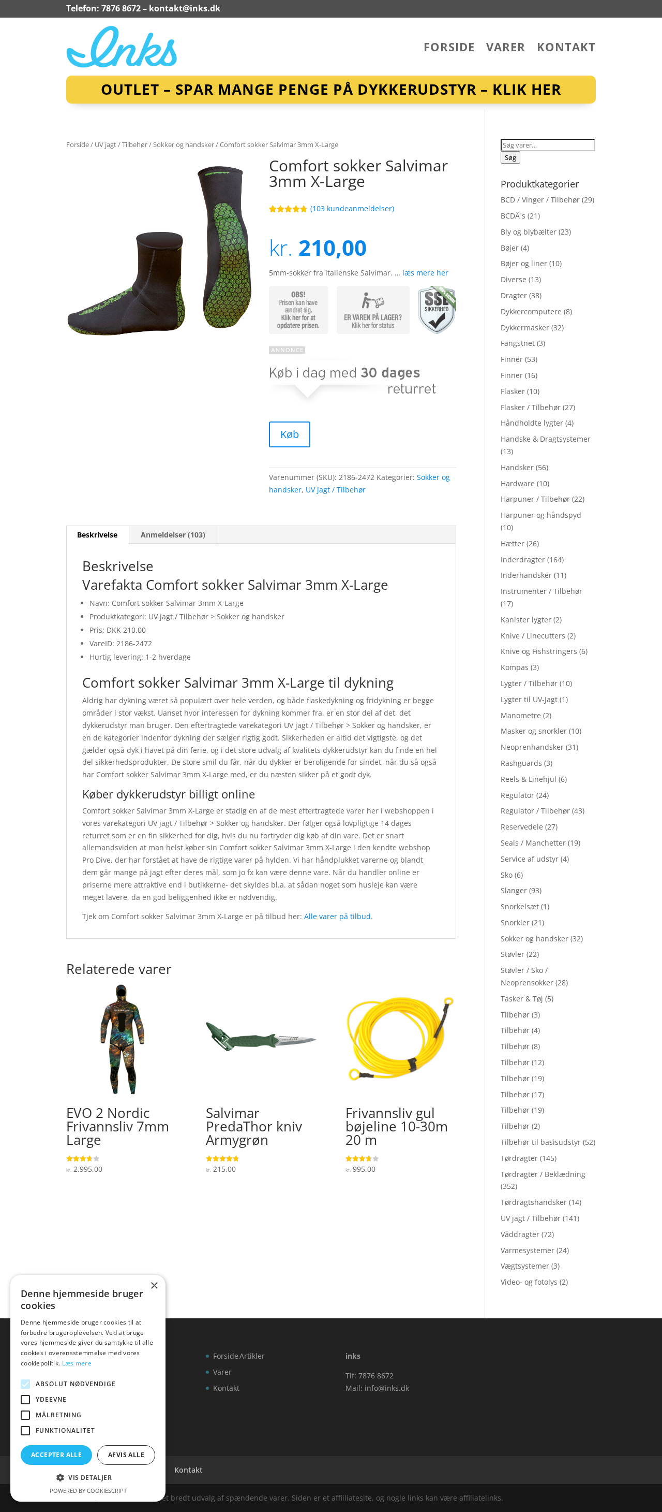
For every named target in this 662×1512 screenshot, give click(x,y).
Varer (505, 48)
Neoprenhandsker (532, 747)
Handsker (517, 467)
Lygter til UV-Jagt (529, 699)
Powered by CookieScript (88, 1490)
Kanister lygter (526, 619)
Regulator (517, 795)
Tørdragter (519, 1158)
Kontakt (566, 48)
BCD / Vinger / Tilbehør (540, 200)
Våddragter (520, 1234)
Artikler (252, 1356)
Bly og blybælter (528, 232)
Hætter (512, 543)
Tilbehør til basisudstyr (541, 1142)
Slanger (514, 890)
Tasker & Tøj (522, 999)
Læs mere (77, 1363)
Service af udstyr (530, 859)
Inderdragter (523, 559)
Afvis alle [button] (126, 1454)
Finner (512, 359)
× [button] (154, 1286)
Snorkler (515, 922)
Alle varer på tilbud (337, 916)
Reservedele (522, 827)
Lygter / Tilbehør (529, 683)
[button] (88, 1478)
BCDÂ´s (513, 216)
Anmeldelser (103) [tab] (173, 535)
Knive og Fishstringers (539, 651)
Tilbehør (515, 1015)
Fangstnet (518, 343)
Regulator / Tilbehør (535, 811)
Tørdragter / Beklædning (543, 1174)
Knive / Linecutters (533, 636)
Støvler (512, 954)
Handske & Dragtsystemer (546, 439)
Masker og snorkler (534, 731)
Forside (449, 48)
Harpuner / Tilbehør (535, 499)
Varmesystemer (527, 1250)
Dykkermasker (525, 327)
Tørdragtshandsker (534, 1202)
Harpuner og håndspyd (541, 515)
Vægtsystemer (525, 1266)
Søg (510, 157)
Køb (289, 434)
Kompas (515, 667)
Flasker (513, 391)
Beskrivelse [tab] (97, 535)
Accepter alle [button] (56, 1454)
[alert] (88, 1388)
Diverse (513, 279)
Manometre (521, 715)
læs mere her (425, 273)
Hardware (518, 483)
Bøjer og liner (524, 263)
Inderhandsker (526, 575)
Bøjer (510, 248)
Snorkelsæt (520, 906)
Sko (507, 875)
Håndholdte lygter (532, 423)
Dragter (514, 295)
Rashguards (521, 763)
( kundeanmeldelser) (352, 208)
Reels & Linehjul (528, 779)
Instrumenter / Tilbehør (541, 591)
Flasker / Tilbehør (531, 407)
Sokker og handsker (183, 144)
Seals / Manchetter (533, 843)
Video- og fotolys (529, 1282)
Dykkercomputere (531, 311)
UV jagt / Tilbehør (121, 144)
